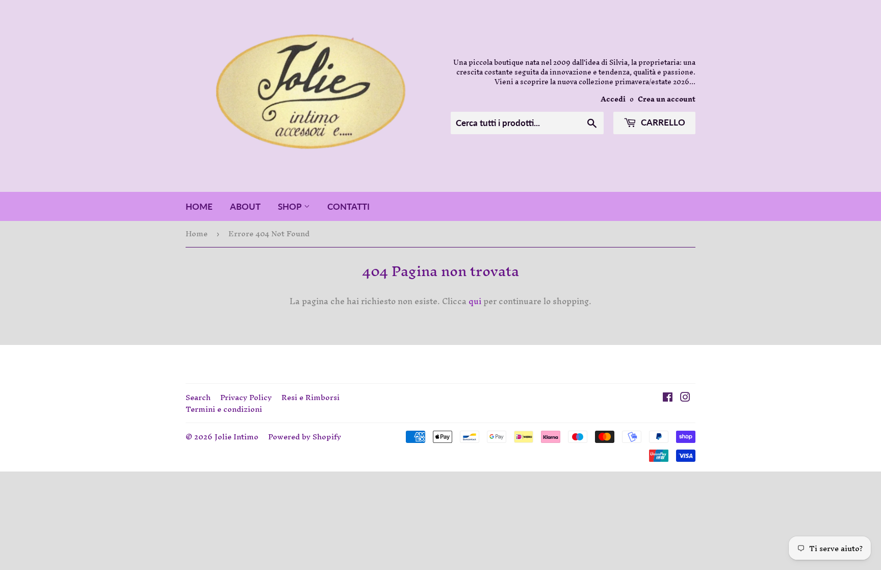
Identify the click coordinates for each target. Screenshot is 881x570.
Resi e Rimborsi (310, 397)
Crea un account (666, 99)
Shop (291, 206)
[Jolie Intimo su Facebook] (667, 398)
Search (198, 397)
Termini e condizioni (224, 409)
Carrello (662, 122)
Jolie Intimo (236, 436)
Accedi (613, 99)
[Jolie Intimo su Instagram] (685, 398)
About (245, 206)
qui (475, 301)
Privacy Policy (246, 397)
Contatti (348, 206)
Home (199, 206)
